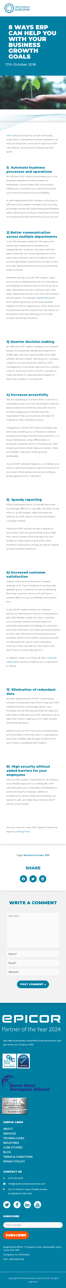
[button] (23, 878)
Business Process (34, 855)
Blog (7, 1152)
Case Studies (13, 1147)
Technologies (13, 1138)
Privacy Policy (14, 1161)
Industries (11, 1142)
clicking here (23, 831)
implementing (44, 297)
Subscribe (16, 1235)
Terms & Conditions (18, 1156)
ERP (47, 855)
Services (9, 1133)
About (8, 1128)
